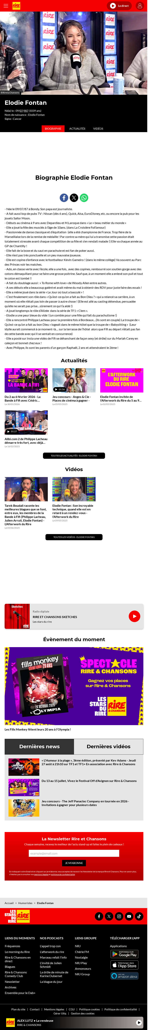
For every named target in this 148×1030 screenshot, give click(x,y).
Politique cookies (89, 1009)
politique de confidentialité (63, 874)
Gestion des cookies (82, 1013)
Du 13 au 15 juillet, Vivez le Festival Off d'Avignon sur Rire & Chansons (89, 781)
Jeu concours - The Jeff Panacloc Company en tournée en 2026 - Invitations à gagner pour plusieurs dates (85, 803)
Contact (35, 1009)
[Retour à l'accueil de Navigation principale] (16, 6)
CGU (72, 1009)
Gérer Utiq (60, 1013)
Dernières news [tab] (39, 746)
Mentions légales (54, 1009)
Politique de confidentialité (120, 1009)
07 (21, 110)
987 (26, 110)
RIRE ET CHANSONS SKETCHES (55, 617)
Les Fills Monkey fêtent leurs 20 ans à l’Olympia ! (38, 729)
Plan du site (18, 1009)
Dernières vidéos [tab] (108, 746)
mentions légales (41, 874)
